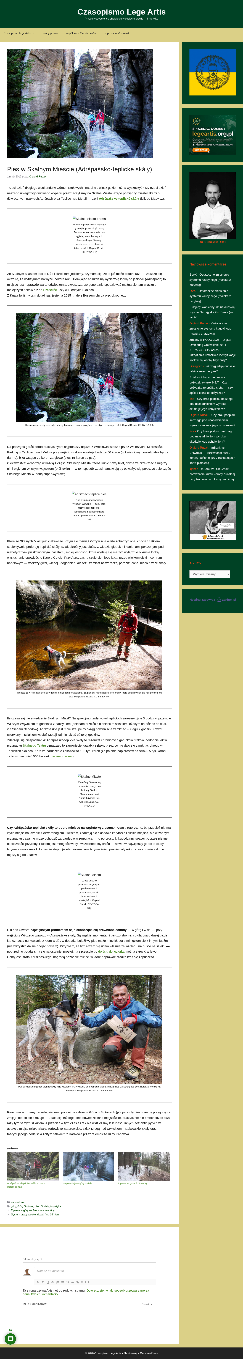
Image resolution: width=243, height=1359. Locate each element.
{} (82, 1282)
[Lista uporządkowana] (57, 1282)
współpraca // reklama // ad (81, 33)
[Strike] (52, 1282)
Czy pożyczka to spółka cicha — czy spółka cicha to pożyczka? (211, 387)
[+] (87, 1282)
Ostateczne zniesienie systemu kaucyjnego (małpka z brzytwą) (210, 280)
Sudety (45, 1206)
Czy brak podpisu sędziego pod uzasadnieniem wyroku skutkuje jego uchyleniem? (211, 404)
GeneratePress (149, 1353)
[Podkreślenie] (47, 1282)
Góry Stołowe (25, 1206)
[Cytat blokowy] (67, 1282)
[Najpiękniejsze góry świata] (89, 1167)
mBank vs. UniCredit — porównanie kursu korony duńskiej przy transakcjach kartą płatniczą (212, 474)
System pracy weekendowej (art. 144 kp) (35, 1214)
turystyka (55, 1206)
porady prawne (50, 33)
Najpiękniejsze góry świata (77, 1183)
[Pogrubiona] (37, 1282)
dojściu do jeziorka (111, 951)
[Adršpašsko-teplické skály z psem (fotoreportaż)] (33, 1167)
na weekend (18, 1202)
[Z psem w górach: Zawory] (144, 1167)
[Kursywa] (42, 1282)
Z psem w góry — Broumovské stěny (33, 1210)
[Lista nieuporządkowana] (62, 1282)
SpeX (193, 274)
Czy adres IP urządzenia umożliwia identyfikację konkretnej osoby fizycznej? (212, 355)
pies (37, 1206)
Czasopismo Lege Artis (121, 11)
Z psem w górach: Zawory (132, 1183)
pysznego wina (61, 756)
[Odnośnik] (77, 1282)
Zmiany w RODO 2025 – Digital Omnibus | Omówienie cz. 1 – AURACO (210, 345)
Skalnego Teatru (34, 745)
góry (13, 1206)
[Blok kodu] (72, 1282)
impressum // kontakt (116, 33)
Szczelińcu (51, 290)
